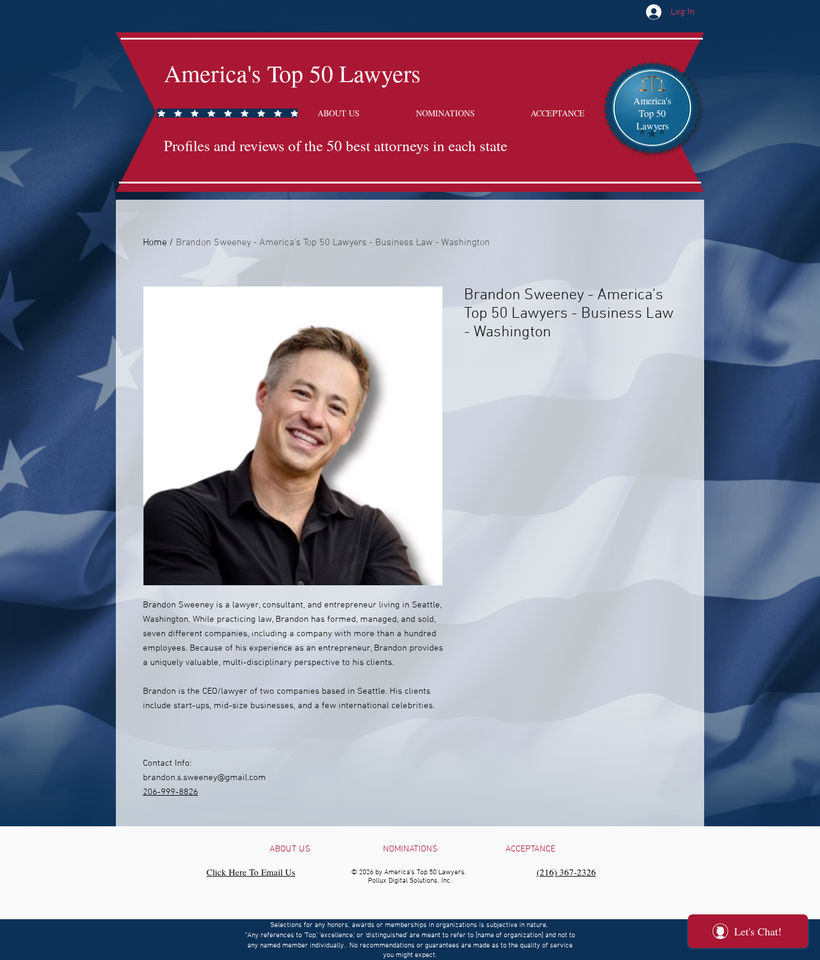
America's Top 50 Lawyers (292, 73)
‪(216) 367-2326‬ (566, 872)
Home (155, 243)
